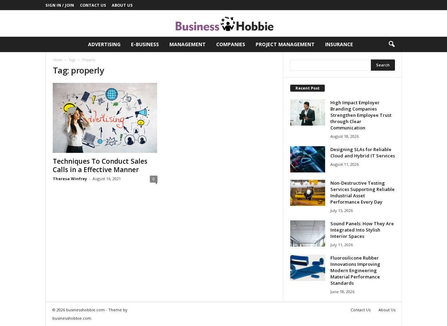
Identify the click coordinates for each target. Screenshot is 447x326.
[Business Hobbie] (223, 23)
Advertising (104, 44)
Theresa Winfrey (70, 178)
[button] (391, 44)
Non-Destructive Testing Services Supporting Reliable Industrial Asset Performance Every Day (362, 192)
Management (187, 44)
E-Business (145, 44)
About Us (122, 5)
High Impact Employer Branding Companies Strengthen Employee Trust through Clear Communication (360, 115)
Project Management (285, 44)
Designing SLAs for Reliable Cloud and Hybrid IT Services (362, 152)
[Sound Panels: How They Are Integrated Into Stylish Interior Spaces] (307, 233)
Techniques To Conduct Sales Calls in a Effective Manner (100, 165)
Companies (230, 44)
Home (57, 59)
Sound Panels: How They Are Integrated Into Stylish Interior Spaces (362, 229)
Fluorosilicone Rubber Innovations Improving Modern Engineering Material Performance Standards (355, 270)
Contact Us (93, 5)
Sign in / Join (59, 5)
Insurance (339, 44)
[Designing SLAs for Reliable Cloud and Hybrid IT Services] (307, 159)
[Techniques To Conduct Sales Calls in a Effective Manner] (105, 118)
